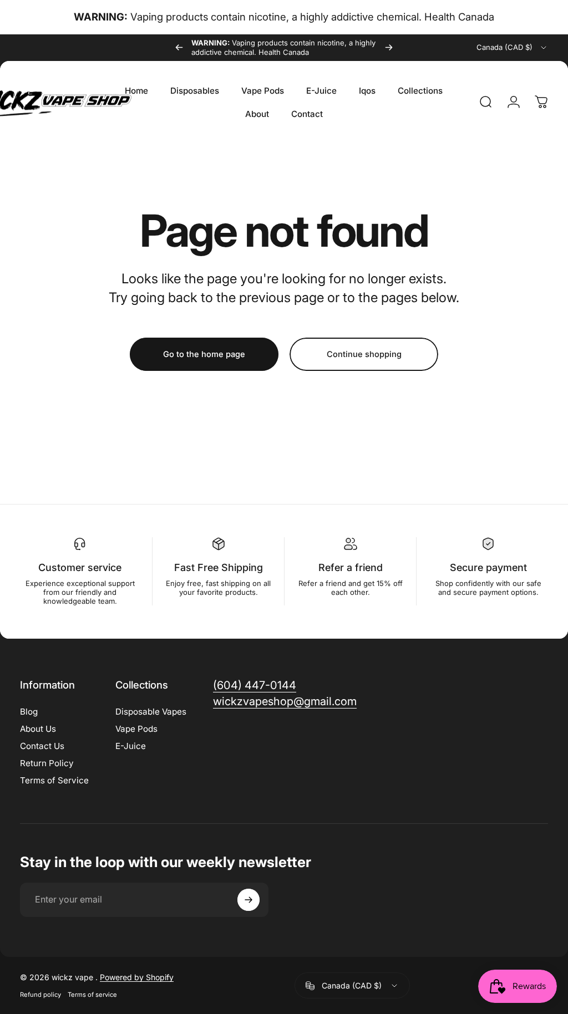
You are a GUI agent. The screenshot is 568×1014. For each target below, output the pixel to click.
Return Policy (47, 763)
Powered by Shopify (137, 977)
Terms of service (92, 994)
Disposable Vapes (150, 711)
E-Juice (130, 746)
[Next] (389, 47)
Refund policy (40, 994)
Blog (29, 711)
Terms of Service (54, 780)
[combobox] (512, 47)
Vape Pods (136, 728)
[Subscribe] (248, 900)
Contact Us (42, 746)
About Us (38, 728)
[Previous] (179, 47)
